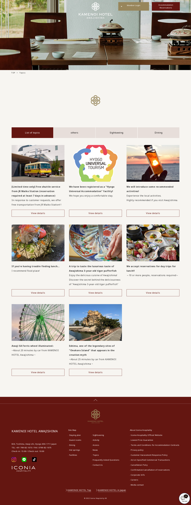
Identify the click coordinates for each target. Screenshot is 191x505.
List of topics (32, 132)
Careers (134, 480)
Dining (158, 132)
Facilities (73, 455)
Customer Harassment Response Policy (149, 455)
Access (96, 445)
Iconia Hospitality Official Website (146, 435)
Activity (96, 440)
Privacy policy (137, 450)
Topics (96, 455)
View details (38, 213)
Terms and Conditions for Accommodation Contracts (155, 445)
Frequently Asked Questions (106, 460)
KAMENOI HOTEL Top (79, 490)
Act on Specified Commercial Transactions (150, 460)
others (74, 132)
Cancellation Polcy (139, 465)
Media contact (137, 485)
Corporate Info (138, 475)
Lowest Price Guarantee (142, 440)
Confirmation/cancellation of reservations (150, 470)
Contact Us (98, 465)
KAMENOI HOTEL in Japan (112, 490)
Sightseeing (116, 132)
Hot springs (74, 450)
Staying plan (75, 435)
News (95, 450)
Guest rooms (75, 440)
